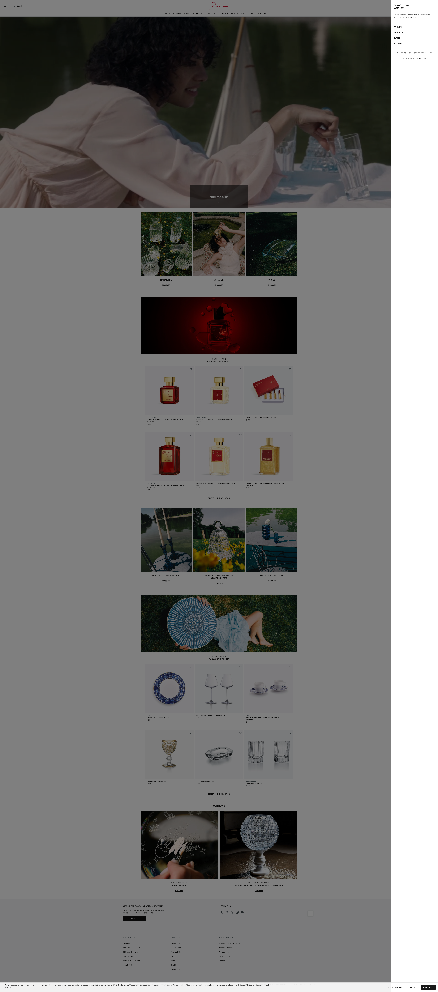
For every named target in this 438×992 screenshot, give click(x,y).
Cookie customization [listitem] (394, 987)
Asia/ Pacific (399, 32)
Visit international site (414, 59)
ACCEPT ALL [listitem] (428, 987)
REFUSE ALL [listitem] (412, 987)
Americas (398, 27)
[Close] (434, 5)
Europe (397, 38)
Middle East (399, 43)
